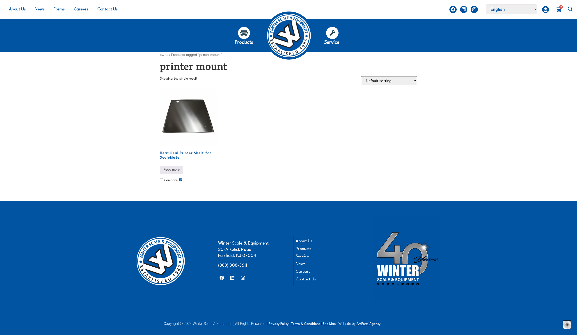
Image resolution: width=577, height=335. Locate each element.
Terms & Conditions (305, 324)
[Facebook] (453, 9)
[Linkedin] (463, 9)
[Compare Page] (181, 180)
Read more (172, 169)
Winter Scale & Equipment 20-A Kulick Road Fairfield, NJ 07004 (243, 249)
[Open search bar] (570, 9)
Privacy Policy (278, 324)
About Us (17, 9)
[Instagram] (474, 9)
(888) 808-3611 (232, 265)
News (40, 9)
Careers (81, 9)
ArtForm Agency (368, 324)
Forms (59, 9)
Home (164, 55)
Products (303, 249)
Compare (170, 180)
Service (302, 256)
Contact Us (107, 9)
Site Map (329, 324)
